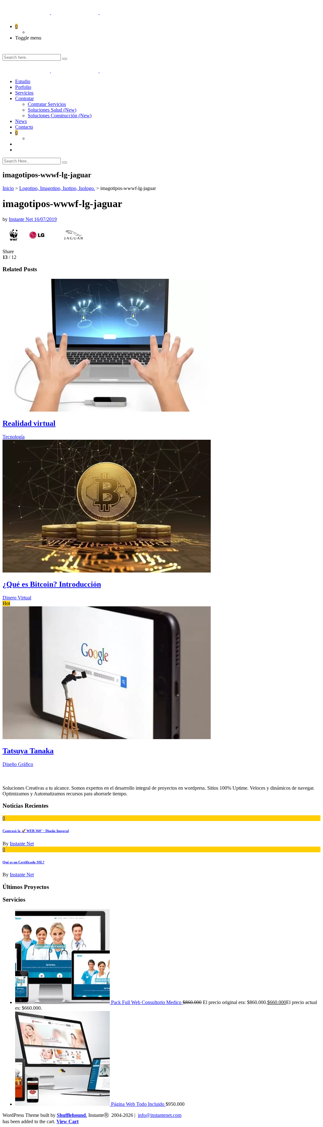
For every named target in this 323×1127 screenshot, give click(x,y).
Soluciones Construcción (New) (59, 115)
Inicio (8, 188)
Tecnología (14, 436)
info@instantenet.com (159, 1115)
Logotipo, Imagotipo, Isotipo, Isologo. (57, 188)
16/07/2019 (45, 219)
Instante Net (21, 219)
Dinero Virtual (17, 597)
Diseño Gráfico (18, 764)
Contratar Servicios (47, 104)
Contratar (24, 98)
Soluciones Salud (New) (52, 110)
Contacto (24, 127)
